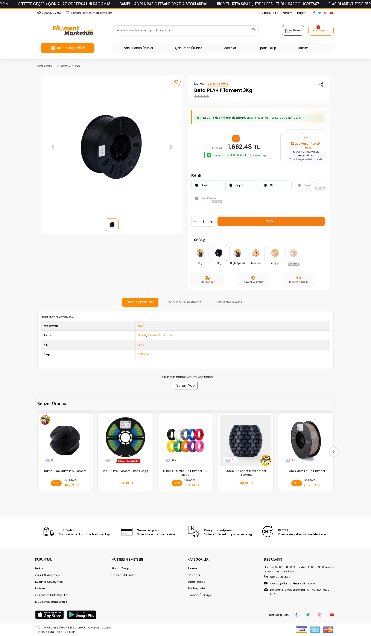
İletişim (301, 13)
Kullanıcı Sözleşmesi (49, 582)
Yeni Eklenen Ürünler (138, 48)
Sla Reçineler (197, 588)
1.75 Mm (143, 354)
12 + (53, 460)
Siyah (204, 185)
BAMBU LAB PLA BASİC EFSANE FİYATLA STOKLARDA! (163, 3)
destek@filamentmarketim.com (292, 583)
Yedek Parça (196, 582)
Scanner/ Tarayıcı (200, 595)
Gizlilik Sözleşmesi (47, 575)
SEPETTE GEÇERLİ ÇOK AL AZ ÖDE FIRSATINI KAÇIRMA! (64, 3)
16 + (173, 460)
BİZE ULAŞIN (273, 559)
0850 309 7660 (280, 577)
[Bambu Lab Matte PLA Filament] (65, 440)
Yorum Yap (185, 385)
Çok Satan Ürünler (188, 48)
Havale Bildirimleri (123, 575)
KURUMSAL (43, 559)
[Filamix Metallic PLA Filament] (305, 440)
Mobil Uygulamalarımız (51, 602)
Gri (272, 185)
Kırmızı (168, 335)
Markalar (230, 48)
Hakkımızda (43, 568)
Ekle (273, 221)
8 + (233, 460)
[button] (321, 30)
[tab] (140, 302)
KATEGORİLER (198, 559)
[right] (334, 451)
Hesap (297, 30)
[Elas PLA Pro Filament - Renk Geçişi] (125, 440)
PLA (140, 326)
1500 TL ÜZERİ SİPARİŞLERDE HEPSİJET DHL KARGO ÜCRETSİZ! (268, 3)
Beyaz (240, 185)
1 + (113, 460)
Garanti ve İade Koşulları (52, 595)
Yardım (287, 13)
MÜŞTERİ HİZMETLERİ (127, 559)
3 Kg (141, 345)
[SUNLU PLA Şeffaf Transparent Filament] (245, 440)
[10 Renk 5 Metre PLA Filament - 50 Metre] (185, 440)
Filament (193, 568)
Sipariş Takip (270, 13)
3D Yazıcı (194, 575)
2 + (294, 460)
